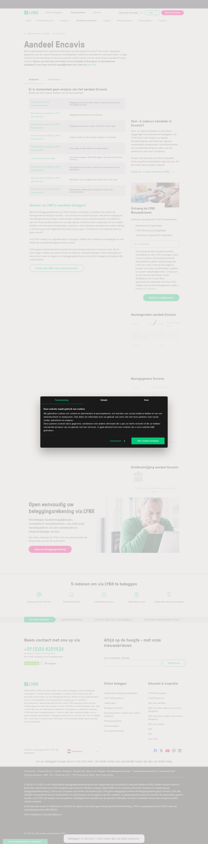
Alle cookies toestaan (148, 441)
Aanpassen (115, 441)
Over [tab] (146, 400)
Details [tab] (104, 400)
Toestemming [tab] (61, 400)
